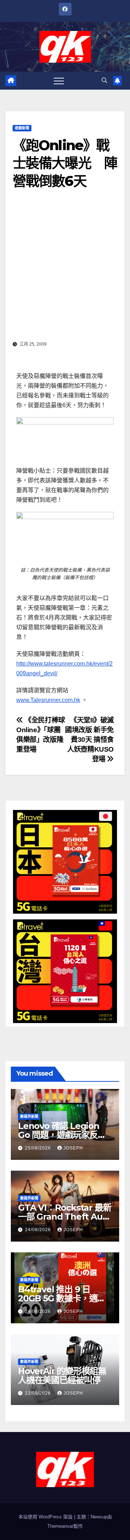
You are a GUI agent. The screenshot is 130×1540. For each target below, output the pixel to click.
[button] (104, 80)
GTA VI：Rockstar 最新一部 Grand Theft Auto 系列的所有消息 (64, 1216)
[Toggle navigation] (59, 81)
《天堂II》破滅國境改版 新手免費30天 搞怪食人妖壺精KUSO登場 (89, 739)
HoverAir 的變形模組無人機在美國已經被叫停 (62, 1375)
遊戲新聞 (22, 128)
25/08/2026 (38, 1148)
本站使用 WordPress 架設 (46, 1516)
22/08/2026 (38, 1393)
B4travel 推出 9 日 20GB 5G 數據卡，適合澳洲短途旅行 (61, 1298)
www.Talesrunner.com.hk (48, 700)
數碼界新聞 (29, 1116)
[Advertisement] (65, 270)
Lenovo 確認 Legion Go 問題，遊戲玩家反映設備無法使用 (62, 1135)
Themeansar (60, 1526)
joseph (73, 1148)
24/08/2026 (38, 1229)
